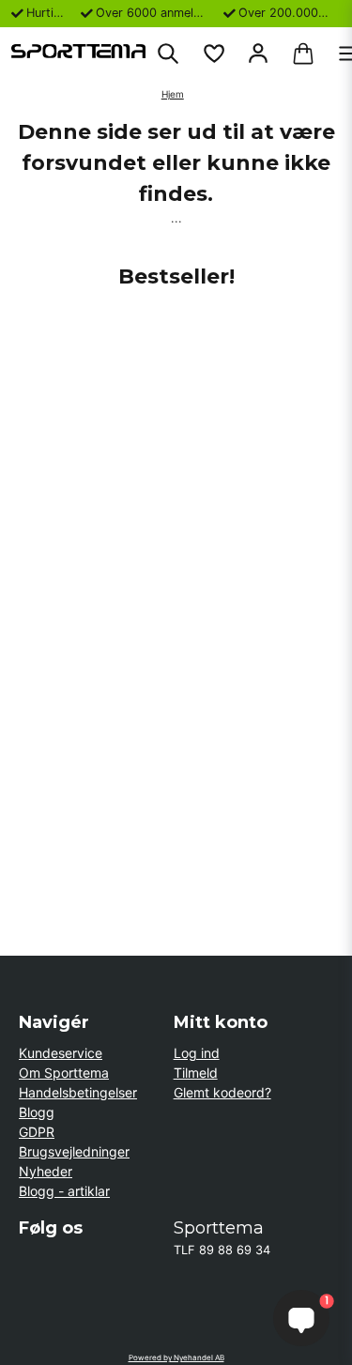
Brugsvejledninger (74, 1151)
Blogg (36, 1112)
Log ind (197, 1053)
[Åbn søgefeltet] (168, 53)
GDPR (36, 1132)
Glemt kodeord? (222, 1092)
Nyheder (45, 1171)
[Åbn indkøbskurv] (303, 53)
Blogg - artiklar (64, 1191)
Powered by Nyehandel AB (176, 1357)
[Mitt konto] (258, 53)
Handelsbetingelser (78, 1092)
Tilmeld (196, 1073)
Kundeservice (60, 1053)
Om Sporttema (64, 1073)
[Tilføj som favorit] (213, 53)
